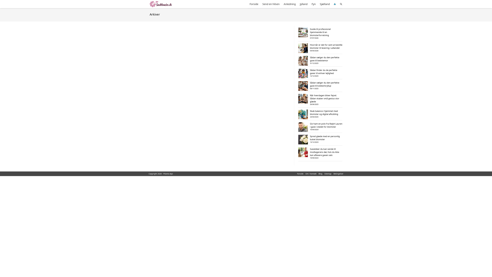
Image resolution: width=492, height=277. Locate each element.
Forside (254, 4)
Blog (320, 173)
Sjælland (325, 4)
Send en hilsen (271, 4)
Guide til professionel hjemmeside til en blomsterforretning (320, 32)
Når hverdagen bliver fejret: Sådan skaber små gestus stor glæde (324, 98)
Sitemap (327, 173)
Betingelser (338, 173)
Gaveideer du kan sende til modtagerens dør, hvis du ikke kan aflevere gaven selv (324, 152)
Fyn (314, 4)
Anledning (290, 4)
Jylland (304, 4)
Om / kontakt (310, 173)
